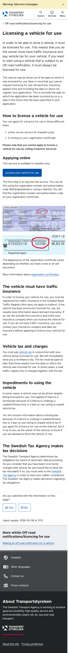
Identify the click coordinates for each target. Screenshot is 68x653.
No (26, 507)
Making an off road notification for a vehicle (28, 543)
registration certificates (45, 274)
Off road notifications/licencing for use (28, 23)
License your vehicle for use (22, 172)
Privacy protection (32, 644)
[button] (40, 14)
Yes (11, 507)
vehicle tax (25, 352)
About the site (11, 644)
